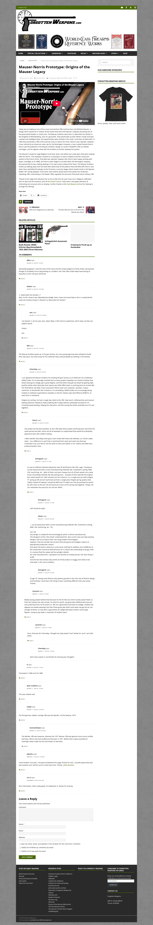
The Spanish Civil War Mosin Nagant (60, 909)
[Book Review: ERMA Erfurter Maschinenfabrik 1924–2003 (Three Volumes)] (31, 233)
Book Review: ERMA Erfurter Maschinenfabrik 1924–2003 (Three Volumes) (31, 247)
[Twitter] (131, 8)
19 (76, 78)
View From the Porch (26, 883)
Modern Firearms (54, 897)
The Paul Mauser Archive (56, 907)
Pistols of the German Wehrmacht (59, 904)
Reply (23, 278)
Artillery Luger (53, 876)
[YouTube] (122, 8)
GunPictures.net (53, 886)
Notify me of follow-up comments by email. (38, 847)
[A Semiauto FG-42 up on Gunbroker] (83, 233)
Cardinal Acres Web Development (40, 920)
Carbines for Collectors (55, 881)
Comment (22, 807)
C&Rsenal (51, 879)
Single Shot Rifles (62, 78)
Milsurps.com (52, 895)
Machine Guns (98, 53)
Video (70, 78)
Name (21, 824)
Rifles (83, 53)
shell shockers (68, 765)
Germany (28, 202)
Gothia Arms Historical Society (58, 883)
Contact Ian (22, 7)
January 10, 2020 (27, 78)
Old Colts (51, 902)
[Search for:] (115, 62)
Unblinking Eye (53, 911)
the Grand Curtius (54, 181)
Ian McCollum (40, 78)
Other (114, 53)
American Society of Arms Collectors (60, 874)
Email (21, 831)
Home (20, 53)
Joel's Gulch (22, 881)
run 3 (29, 777)
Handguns (56, 53)
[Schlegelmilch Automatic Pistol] (57, 231)
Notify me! (113, 885)
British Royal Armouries (26, 874)
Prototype (52, 78)
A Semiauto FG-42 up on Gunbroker (81, 246)
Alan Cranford (32, 686)
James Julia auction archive (57, 888)
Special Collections (36, 53)
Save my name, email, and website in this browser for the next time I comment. (51, 844)
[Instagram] (135, 8)
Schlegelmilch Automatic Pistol (56, 242)
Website (22, 837)
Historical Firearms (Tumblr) (28, 879)
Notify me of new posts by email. (34, 851)
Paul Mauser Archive (74, 184)
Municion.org (52, 900)
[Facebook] (126, 8)
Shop (125, 53)
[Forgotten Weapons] (49, 31)
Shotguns (71, 53)
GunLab (21, 876)
